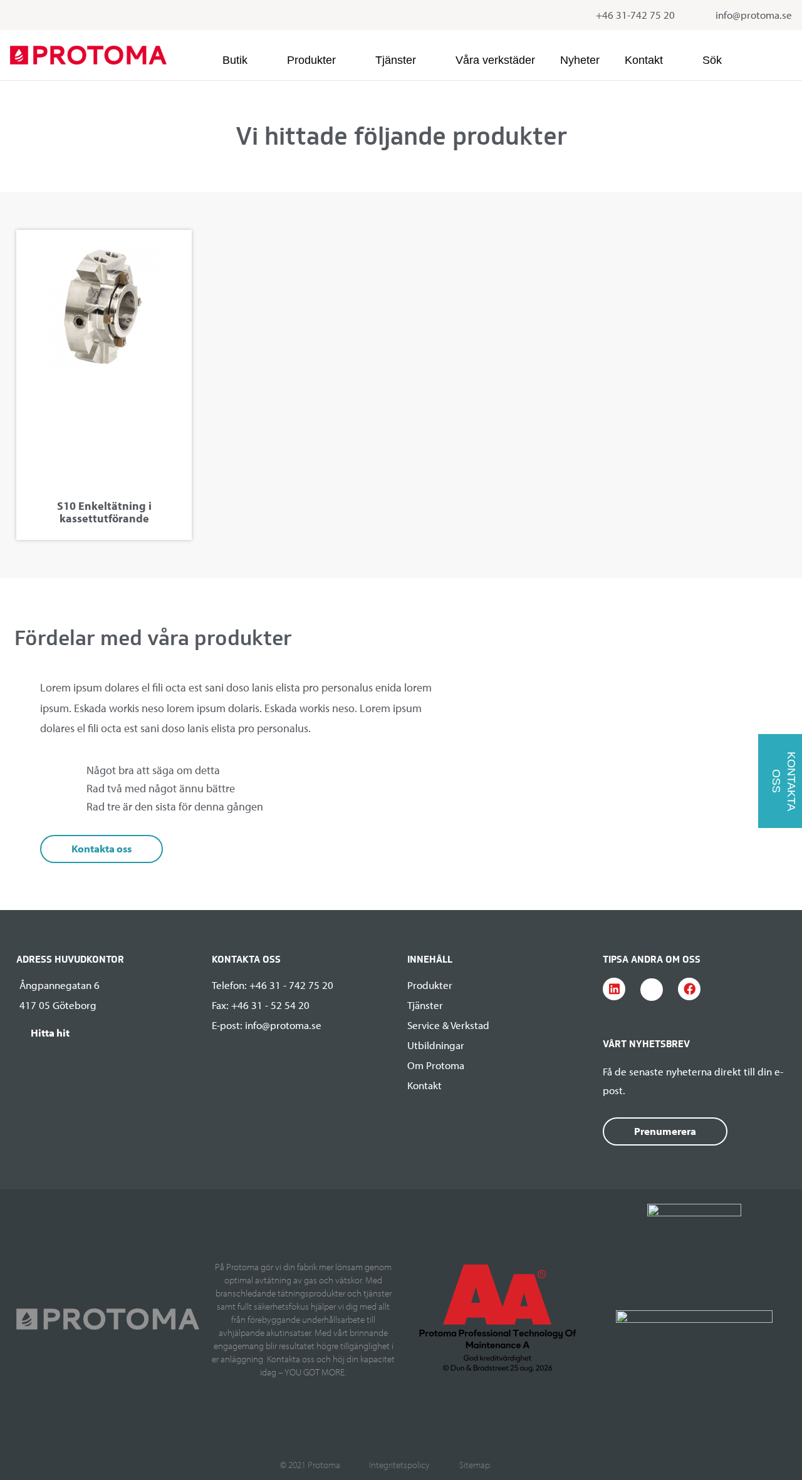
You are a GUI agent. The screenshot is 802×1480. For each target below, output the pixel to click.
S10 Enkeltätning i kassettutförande (104, 512)
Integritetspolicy (399, 1465)
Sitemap (474, 1465)
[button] (242, 60)
